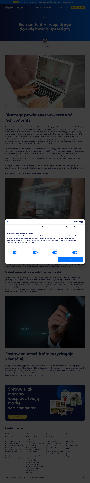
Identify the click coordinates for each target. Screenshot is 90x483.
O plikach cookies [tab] (71, 227)
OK (71, 260)
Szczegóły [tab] (45, 227)
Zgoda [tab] (19, 227)
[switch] (35, 252)
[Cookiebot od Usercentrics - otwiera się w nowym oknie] (75, 222)
